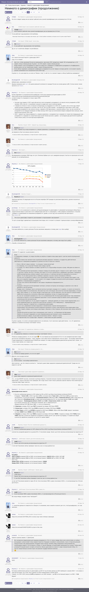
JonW (13, 424)
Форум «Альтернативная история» (13, 2)
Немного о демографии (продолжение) (38, 5)
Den (13, 125)
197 (34, 12)
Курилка (23, 5)
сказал (16, 215)
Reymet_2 (14, 92)
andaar (14, 514)
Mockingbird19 (16, 80)
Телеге (21, 85)
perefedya (15, 208)
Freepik (39, 591)
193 (22, 12)
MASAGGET (15, 558)
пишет (20, 29)
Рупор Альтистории (13, 5)
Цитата (81, 22)
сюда (59, 229)
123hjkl (14, 17)
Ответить (9, 12)
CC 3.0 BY (55, 591)
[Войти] (86, 2)
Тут (13, 505)
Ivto (13, 26)
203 (39, 12)
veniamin (14, 535)
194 (25, 12)
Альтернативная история (52, 589)
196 (31, 12)
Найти (46, 1)
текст (26, 84)
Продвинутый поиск (55, 2)
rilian (13, 55)
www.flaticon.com (46, 591)
